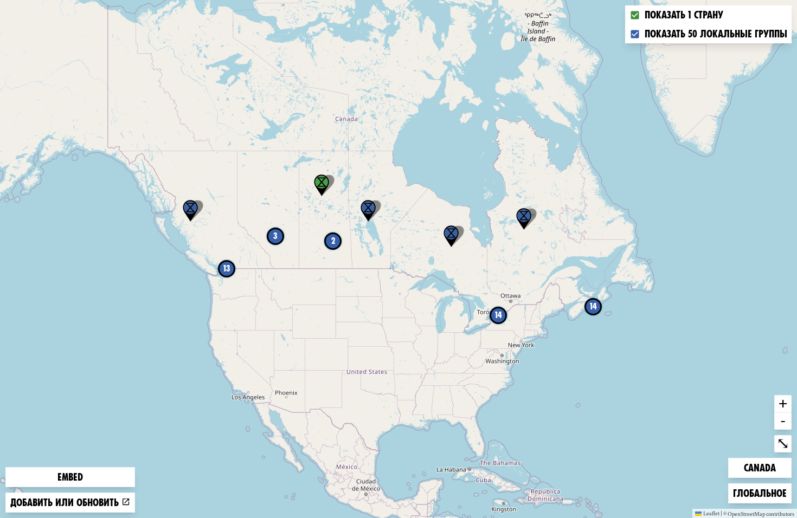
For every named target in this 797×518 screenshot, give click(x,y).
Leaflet (711, 513)
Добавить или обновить (65, 502)
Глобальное (759, 493)
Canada (761, 468)
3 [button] (275, 236)
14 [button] (498, 315)
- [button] (783, 420)
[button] (368, 211)
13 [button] (226, 268)
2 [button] (333, 241)
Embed (70, 477)
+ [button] (783, 403)
